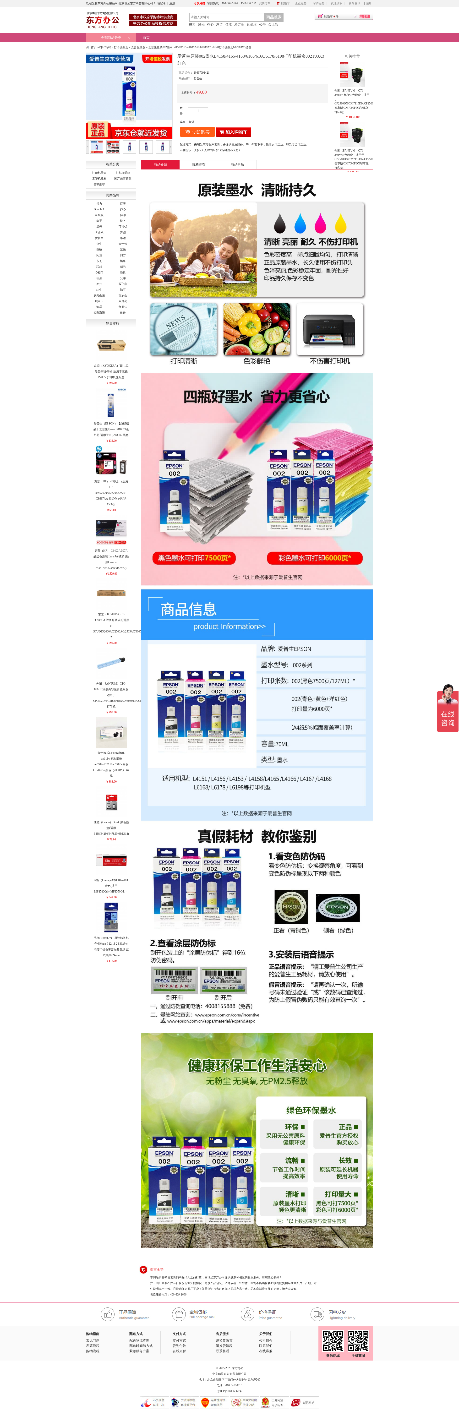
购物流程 (92, 1351)
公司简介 (266, 1340)
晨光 (201, 24)
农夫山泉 (99, 295)
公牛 (262, 24)
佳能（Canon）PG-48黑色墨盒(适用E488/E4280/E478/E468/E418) (111, 828)
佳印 (123, 215)
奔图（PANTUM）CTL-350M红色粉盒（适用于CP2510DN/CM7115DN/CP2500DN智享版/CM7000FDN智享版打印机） (356, 159)
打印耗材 (105, 47)
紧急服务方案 (139, 1351)
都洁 (123, 266)
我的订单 (264, 3)
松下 (123, 221)
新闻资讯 (354, 3)
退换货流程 (224, 1346)
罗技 (99, 284)
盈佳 (123, 312)
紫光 (123, 249)
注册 (172, 3)
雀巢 (99, 278)
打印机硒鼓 (123, 172)
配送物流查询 (139, 1340)
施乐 (123, 261)
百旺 (123, 203)
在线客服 (266, 1351)
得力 (192, 24)
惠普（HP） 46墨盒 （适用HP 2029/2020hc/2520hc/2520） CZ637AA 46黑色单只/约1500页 (111, 493)
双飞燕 (123, 284)
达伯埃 (252, 24)
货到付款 (179, 1346)
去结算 (364, 16)
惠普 (219, 24)
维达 (123, 238)
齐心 (210, 24)
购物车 (285, 3)
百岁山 (123, 295)
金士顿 (273, 24)
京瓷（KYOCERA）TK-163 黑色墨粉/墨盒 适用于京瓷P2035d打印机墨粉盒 (111, 371)
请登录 (161, 3)
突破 (99, 249)
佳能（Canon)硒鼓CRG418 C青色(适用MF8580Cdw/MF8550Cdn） (111, 885)
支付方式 (179, 1340)
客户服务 (318, 3)
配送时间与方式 (141, 1346)
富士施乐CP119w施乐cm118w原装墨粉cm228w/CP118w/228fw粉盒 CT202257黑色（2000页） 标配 (111, 764)
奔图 (123, 232)
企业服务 (300, 3)
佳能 (228, 24)
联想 (99, 266)
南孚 (99, 221)
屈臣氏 (99, 301)
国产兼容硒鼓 (122, 178)
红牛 (99, 289)
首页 (146, 37)
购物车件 (331, 16)
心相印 (99, 272)
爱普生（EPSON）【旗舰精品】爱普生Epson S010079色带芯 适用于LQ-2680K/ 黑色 (111, 429)
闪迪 (99, 255)
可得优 (123, 226)
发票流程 (92, 1346)
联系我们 (266, 1346)
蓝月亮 (123, 301)
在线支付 (179, 1351)
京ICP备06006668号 (229, 1391)
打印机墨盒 (121, 47)
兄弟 (123, 278)
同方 (123, 255)
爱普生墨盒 (138, 47)
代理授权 (336, 3)
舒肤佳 (123, 307)
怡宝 (123, 289)
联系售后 (222, 1351)
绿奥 (123, 272)
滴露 (99, 307)
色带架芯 (99, 184)
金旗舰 (99, 215)
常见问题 (92, 1340)
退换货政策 (224, 1340)
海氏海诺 (99, 312)
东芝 (99, 261)
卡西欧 (99, 232)
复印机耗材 (99, 178)
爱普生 (239, 24)
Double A (99, 209)
